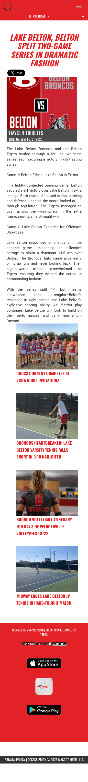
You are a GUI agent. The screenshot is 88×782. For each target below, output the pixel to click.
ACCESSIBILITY (37, 759)
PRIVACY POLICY (15, 759)
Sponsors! (60, 643)
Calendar (39, 16)
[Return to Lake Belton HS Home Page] (7, 6)
